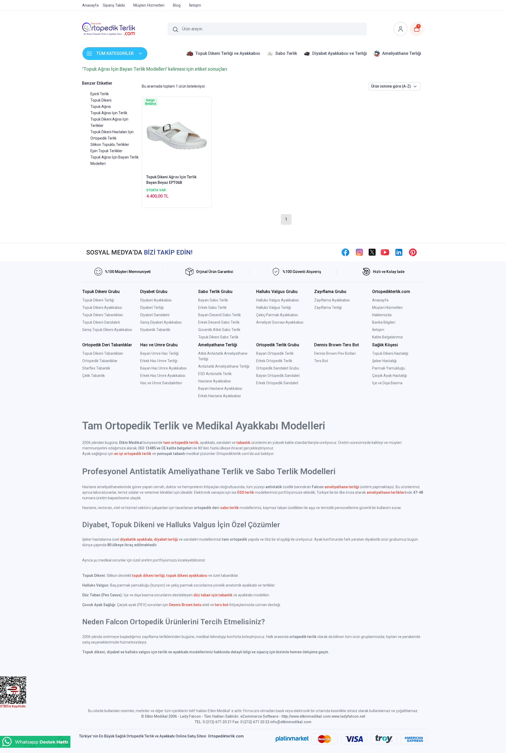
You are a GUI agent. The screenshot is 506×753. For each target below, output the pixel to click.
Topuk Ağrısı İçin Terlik (108, 113)
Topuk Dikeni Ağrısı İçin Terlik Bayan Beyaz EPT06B (171, 180)
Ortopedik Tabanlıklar (100, 361)
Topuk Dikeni (100, 100)
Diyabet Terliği (152, 307)
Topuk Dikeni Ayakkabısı (102, 307)
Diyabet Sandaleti (154, 315)
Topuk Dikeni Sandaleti (101, 322)
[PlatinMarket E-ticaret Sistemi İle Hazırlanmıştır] (292, 739)
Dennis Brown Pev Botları (335, 353)
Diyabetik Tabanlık (155, 330)
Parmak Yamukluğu (388, 368)
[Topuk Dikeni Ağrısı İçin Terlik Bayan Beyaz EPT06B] (176, 135)
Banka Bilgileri (383, 322)
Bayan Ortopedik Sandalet (278, 375)
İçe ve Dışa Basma (387, 383)
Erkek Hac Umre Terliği (158, 361)
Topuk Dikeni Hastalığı (390, 353)
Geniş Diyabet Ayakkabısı (161, 322)
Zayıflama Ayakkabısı (332, 300)
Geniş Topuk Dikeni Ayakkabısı (107, 330)
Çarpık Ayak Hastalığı (389, 375)
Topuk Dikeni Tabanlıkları (102, 315)
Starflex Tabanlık (96, 368)
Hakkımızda (382, 315)
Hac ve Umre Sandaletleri (161, 383)
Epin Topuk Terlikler (106, 151)
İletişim (378, 330)
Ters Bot (321, 361)
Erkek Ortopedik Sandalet (277, 383)
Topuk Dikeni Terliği (98, 300)
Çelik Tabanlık (93, 375)
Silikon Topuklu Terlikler (109, 144)
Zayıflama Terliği (328, 307)
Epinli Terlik (99, 94)
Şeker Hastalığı (384, 361)
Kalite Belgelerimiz (387, 337)
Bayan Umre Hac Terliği (159, 353)
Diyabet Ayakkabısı (156, 300)
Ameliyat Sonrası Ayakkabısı (279, 322)
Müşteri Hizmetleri (387, 307)
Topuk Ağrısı (100, 106)
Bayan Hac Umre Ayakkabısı (163, 368)
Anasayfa (380, 300)
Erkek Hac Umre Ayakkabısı (162, 375)
